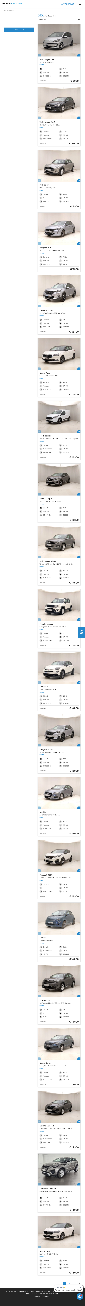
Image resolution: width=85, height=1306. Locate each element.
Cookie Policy (42, 1293)
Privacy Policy (30, 1293)
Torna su (18, 30)
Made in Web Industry (42, 1296)
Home (6, 10)
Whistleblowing (53, 1293)
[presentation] (39, 55)
